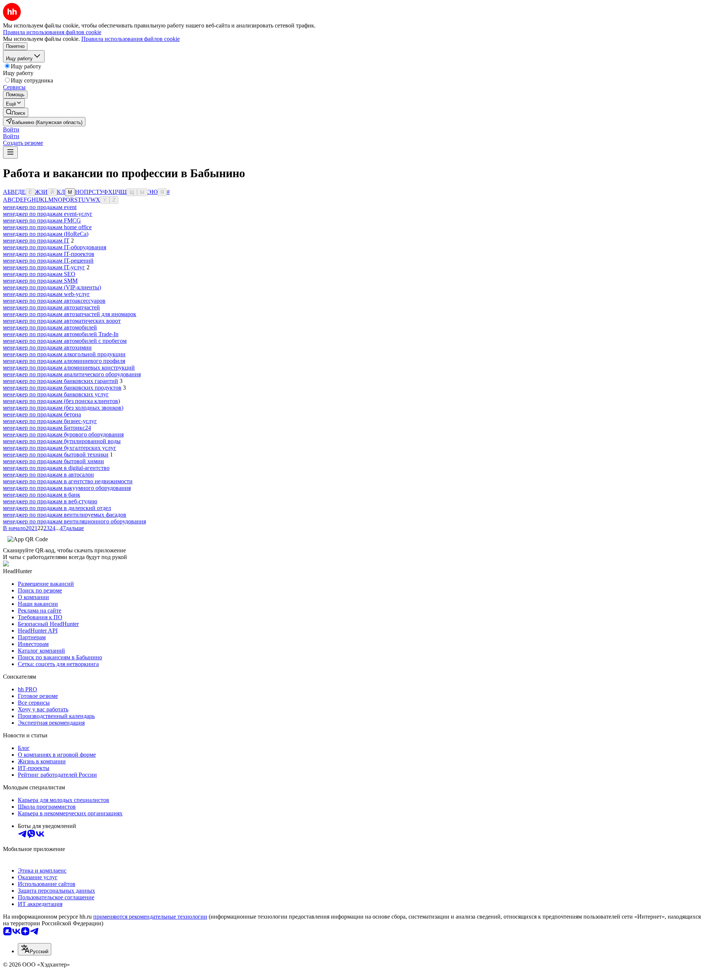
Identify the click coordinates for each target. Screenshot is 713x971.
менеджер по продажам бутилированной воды (62, 441)
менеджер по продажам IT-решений (48, 260)
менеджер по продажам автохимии (47, 347)
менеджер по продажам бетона (42, 414)
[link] (15, 112)
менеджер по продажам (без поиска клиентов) (61, 401)
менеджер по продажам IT (36, 240)
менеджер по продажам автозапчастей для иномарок (69, 314)
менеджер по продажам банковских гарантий (60, 381)
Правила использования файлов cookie (130, 39)
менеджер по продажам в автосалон (48, 474)
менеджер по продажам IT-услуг (44, 267)
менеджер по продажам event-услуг (47, 214)
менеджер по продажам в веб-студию (50, 501)
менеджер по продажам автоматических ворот (62, 321)
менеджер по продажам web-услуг (46, 294)
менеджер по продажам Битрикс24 (47, 428)
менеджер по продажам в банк (41, 494)
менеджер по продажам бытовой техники (55, 454)
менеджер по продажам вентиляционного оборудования (74, 521)
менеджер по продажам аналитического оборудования (72, 374)
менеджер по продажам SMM (40, 280)
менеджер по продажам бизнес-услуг (50, 421)
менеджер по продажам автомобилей (50, 327)
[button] (11, 129)
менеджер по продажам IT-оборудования (54, 247)
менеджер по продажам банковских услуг (56, 394)
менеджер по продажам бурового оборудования (63, 434)
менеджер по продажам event (39, 207)
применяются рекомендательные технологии (150, 916)
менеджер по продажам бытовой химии (53, 461)
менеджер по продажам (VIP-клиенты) (52, 287)
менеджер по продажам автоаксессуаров (54, 301)
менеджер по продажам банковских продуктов (62, 387)
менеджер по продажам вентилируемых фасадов (64, 515)
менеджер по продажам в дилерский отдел (57, 508)
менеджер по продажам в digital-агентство (56, 468)
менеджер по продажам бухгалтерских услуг (59, 448)
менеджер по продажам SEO (39, 274)
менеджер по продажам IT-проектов (48, 254)
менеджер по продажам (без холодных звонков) (63, 408)
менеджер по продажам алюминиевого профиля (64, 361)
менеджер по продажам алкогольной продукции (64, 354)
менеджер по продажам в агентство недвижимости (68, 481)
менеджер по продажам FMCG (42, 220)
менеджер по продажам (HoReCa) (45, 234)
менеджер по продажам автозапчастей (51, 307)
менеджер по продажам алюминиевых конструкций (69, 367)
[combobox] (34, 949)
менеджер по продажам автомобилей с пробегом (65, 341)
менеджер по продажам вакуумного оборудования (67, 488)
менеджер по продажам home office (47, 227)
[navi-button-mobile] (10, 152)
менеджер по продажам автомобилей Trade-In (60, 334)
